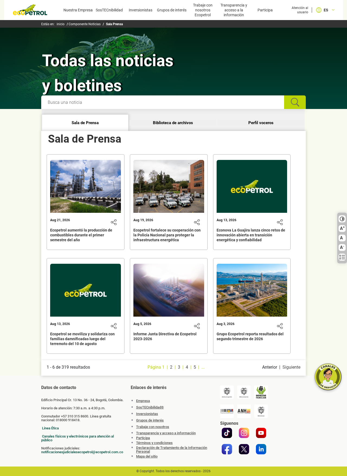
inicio (61, 24)
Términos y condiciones (154, 443)
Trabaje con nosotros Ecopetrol (203, 10)
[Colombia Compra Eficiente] (227, 411)
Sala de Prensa (85, 122)
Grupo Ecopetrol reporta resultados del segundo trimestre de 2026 (250, 336)
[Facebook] (227, 449)
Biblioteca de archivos (173, 122)
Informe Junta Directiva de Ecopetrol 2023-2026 (165, 336)
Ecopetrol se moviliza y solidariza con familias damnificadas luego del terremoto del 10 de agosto (82, 339)
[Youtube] (261, 432)
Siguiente (291, 367)
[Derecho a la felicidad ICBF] (261, 392)
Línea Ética (50, 428)
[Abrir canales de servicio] (328, 376)
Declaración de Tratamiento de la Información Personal (171, 450)
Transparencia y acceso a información (166, 433)
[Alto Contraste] (342, 219)
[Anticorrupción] (227, 392)
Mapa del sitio (147, 456)
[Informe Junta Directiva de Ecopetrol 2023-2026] (168, 292)
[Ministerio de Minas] (261, 411)
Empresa (143, 401)
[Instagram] (244, 432)
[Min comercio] (244, 392)
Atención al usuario (300, 10)
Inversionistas (140, 10)
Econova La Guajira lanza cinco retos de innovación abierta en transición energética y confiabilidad (251, 235)
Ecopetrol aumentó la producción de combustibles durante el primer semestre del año (81, 235)
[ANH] (244, 411)
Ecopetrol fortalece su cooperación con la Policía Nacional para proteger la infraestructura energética (167, 235)
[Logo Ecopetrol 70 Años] (30, 11)
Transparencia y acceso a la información (233, 10)
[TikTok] (227, 432)
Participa (265, 10)
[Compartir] (114, 222)
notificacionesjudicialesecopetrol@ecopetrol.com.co (82, 452)
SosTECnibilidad (109, 10)
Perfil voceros (261, 122)
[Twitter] (244, 449)
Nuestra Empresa (78, 10)
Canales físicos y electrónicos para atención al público (77, 438)
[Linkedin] (261, 449)
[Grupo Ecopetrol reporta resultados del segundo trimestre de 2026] (252, 292)
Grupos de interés (172, 10)
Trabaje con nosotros (152, 427)
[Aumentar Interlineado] (342, 257)
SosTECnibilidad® (150, 407)
